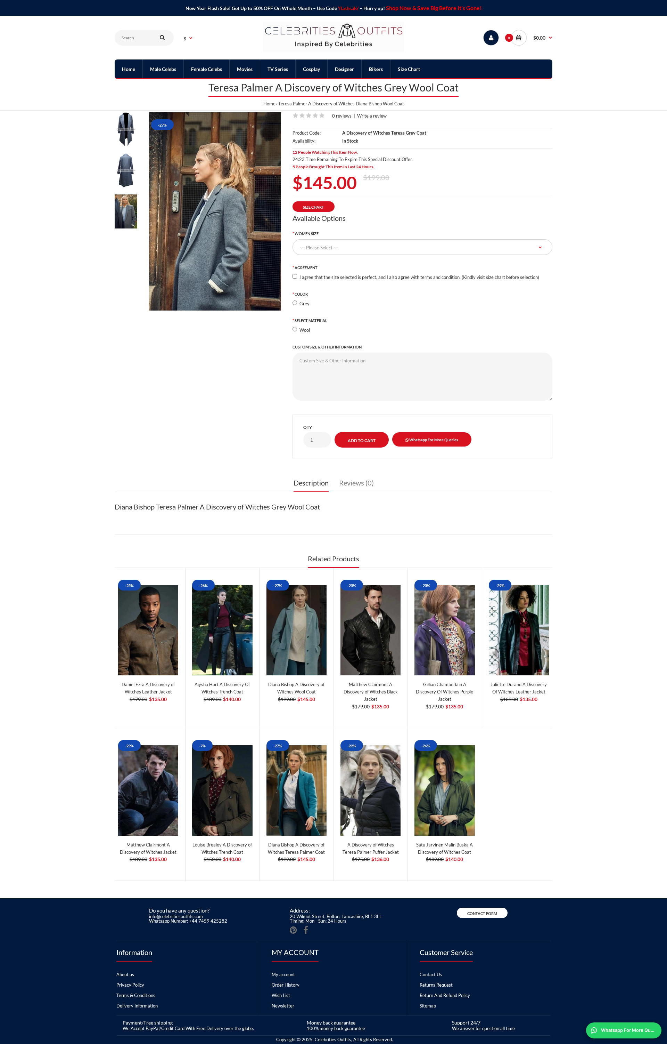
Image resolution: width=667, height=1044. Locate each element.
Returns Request (436, 985)
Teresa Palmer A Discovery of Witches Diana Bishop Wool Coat (341, 103)
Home (269, 103)
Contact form (482, 913)
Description (311, 483)
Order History (285, 985)
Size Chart (313, 207)
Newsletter (283, 1006)
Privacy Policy (130, 985)
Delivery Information (137, 1006)
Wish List (281, 995)
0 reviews (342, 116)
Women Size (307, 233)
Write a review (372, 116)
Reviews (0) (356, 483)
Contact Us (431, 974)
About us (125, 974)
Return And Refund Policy (445, 995)
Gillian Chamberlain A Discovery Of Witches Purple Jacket (444, 692)
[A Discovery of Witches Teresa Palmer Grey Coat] (215, 211)
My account (283, 974)
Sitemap (428, 1006)
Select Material (311, 320)
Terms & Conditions (135, 995)
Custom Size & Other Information (327, 347)
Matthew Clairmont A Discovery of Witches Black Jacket (371, 692)
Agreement (306, 267)
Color (301, 294)
